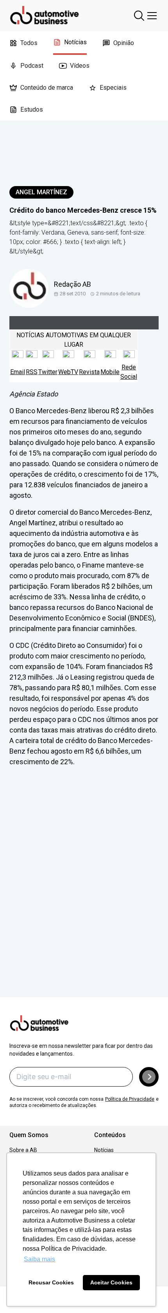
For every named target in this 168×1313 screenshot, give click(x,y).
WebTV (68, 372)
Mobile (110, 372)
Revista (89, 372)
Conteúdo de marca (46, 87)
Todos (29, 43)
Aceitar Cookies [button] (111, 1282)
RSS (32, 372)
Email (17, 372)
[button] (149, 1077)
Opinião (123, 43)
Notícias (75, 42)
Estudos (31, 109)
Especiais (113, 87)
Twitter (47, 372)
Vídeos (79, 65)
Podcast (31, 65)
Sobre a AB (23, 1150)
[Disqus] (84, 893)
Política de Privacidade (129, 1099)
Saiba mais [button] (39, 1259)
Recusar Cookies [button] (51, 1282)
